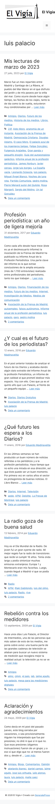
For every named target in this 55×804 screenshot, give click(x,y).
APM (18, 495)
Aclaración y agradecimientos (23, 709)
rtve (28, 592)
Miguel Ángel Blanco (15, 176)
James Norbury (27, 163)
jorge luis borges (22, 168)
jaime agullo (42, 676)
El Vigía (48, 12)
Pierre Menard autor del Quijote (22, 185)
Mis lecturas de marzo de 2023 (22, 64)
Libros (44, 120)
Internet (43, 291)
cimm (18, 676)
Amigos (12, 116)
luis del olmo (41, 588)
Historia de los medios (26, 120)
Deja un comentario (19, 198)
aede (11, 495)
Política (8, 124)
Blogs (21, 764)
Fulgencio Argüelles (15, 150)
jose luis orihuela (21, 772)
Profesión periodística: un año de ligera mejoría (27, 220)
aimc (10, 676)
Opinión (45, 764)
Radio (11, 584)
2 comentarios (16, 321)
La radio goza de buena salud (23, 524)
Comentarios (32, 764)
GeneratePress (42, 795)
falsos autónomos (29, 308)
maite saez (31, 777)
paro (16, 317)
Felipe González (38, 146)
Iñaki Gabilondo (23, 588)
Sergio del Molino (25, 189)
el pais (26, 676)
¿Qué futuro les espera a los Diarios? (21, 433)
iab (32, 676)
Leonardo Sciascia (22, 172)
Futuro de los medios (26, 291)
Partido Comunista (20, 180)
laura (7, 777)
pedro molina (40, 180)
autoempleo (11, 308)
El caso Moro (21, 142)
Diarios (22, 116)
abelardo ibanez (17, 768)
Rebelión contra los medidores (26, 616)
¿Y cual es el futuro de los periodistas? (26, 341)
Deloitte (26, 495)
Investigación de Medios (18, 295)
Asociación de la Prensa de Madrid (28, 304)
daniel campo (35, 768)
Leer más (39, 107)
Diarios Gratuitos (26, 397)
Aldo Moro (19, 128)
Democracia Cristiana (26, 137)
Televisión (33, 491)
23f (10, 128)
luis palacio (40, 172)
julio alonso (39, 772)
